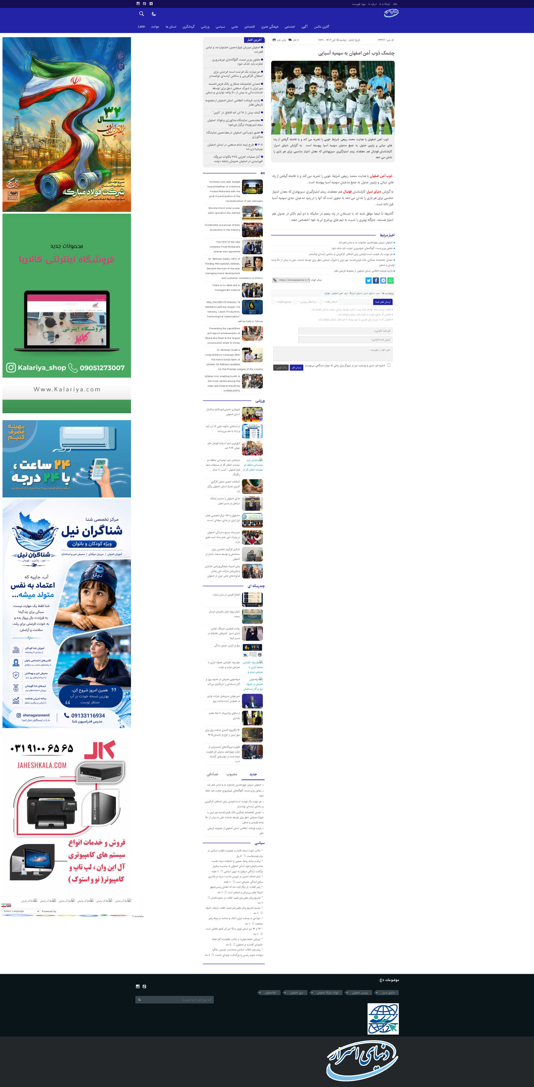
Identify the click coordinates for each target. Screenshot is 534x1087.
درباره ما (372, 4)
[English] (8, 905)
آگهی (304, 26)
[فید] (151, 3)
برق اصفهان (296, 992)
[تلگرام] (383, 280)
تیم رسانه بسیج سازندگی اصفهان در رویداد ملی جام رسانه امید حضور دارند (222, 537)
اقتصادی (249, 26)
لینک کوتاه (316, 280)
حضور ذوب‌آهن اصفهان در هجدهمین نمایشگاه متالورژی (234, 135)
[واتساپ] (390, 280)
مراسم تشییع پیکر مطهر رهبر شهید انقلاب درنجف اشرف (233, 908)
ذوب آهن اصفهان (382, 176)
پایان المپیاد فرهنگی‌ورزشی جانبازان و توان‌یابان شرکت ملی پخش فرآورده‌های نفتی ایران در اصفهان (222, 571)
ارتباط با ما (384, 4)
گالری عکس (321, 26)
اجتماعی (290, 26)
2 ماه (229, 945)
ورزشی (205, 26)
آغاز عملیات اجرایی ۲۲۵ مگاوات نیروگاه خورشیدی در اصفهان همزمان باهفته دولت (238, 159)
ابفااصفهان (270, 992)
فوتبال (347, 192)
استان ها (171, 26)
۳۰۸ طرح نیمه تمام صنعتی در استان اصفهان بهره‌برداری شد (235, 147)
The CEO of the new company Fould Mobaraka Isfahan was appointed (224, 247)
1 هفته (215, 871)
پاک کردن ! (281, 368)
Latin (141, 26)
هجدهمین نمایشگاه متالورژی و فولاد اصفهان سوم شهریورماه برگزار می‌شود (235, 122)
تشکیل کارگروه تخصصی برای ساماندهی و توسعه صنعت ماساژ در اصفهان (222, 554)
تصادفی (212, 774)
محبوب (231, 774)
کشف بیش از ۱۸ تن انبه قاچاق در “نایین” (236, 112)
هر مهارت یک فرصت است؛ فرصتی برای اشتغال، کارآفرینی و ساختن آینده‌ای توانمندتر (351, 254)
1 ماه (220, 892)
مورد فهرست (358, 4)
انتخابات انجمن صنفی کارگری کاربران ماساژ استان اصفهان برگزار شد (223, 486)
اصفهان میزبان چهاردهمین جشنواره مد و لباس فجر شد (366, 242)
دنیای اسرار (374, 192)
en (263, 173)
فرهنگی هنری (269, 26)
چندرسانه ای (256, 586)
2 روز (239, 856)
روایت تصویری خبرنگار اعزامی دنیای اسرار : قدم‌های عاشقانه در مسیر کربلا (224, 633)
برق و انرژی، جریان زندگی (227, 645)
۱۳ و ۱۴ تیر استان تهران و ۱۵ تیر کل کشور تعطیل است (233, 929)
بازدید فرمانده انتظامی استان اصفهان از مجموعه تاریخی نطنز (363, 271)
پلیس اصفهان (360, 992)
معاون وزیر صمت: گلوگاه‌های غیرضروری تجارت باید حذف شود (362, 248)
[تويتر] (368, 280)
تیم (378, 293)
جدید (253, 774)
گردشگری (189, 26)
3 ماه (208, 955)
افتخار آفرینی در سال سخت (226, 595)
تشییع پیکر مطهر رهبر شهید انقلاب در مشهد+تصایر (236, 898)
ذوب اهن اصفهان (340, 293)
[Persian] (3, 905)
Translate (138, 916)
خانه (395, 4)
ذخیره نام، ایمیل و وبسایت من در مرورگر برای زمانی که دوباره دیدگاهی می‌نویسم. (345, 365)
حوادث (155, 26)
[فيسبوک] (376, 280)
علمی (234, 26)
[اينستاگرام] (138, 3)
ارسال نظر (296, 368)
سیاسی (220, 26)
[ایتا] (144, 3)
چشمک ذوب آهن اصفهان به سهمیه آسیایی (356, 53)
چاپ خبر (281, 40)
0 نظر (296, 40)
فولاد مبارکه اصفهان (327, 992)
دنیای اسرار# (355, 293)
